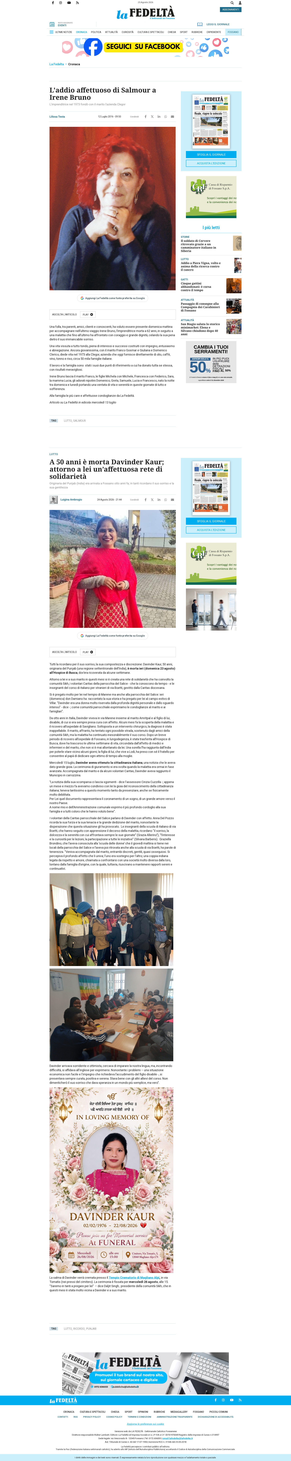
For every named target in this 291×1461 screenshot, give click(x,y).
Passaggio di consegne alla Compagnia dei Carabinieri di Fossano (200, 307)
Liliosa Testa (57, 116)
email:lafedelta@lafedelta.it (178, 1438)
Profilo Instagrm (63, 2)
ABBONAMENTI (230, 9)
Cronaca (74, 64)
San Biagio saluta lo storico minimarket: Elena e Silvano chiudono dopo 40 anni (200, 329)
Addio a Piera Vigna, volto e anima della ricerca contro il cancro (201, 266)
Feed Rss (80, 2)
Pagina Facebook (55, 2)
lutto (68, 420)
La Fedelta (57, 64)
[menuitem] (64, 32)
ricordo (79, 1328)
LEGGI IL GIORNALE (218, 24)
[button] (240, 2)
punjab (91, 1328)
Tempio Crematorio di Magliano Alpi (134, 1277)
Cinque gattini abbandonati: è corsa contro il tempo (196, 286)
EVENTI (62, 25)
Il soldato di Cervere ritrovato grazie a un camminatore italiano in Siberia (198, 246)
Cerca (232, 3)
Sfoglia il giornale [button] (211, 154)
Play (86, 314)
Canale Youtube (71, 2)
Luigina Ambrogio (71, 499)
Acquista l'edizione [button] (211, 163)
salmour (79, 420)
